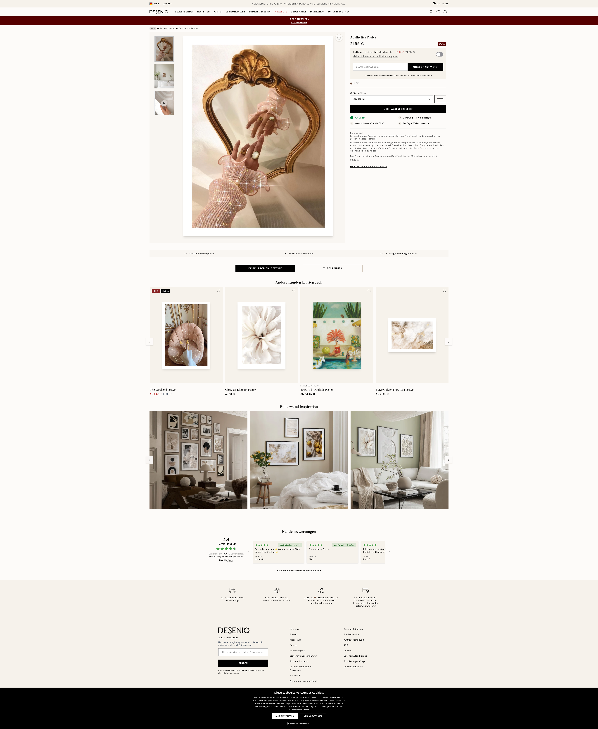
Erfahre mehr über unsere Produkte (368, 166)
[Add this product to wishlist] (339, 38)
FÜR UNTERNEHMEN (338, 11)
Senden (243, 663)
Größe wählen (358, 93)
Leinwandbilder (235, 11)
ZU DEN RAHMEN (332, 268)
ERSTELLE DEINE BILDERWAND (265, 268)
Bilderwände (298, 11)
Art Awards (295, 675)
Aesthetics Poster (188, 28)
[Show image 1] (164, 49)
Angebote (281, 11)
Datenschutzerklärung (384, 75)
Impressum (295, 640)
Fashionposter (167, 28)
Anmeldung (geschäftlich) (303, 681)
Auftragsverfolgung (354, 640)
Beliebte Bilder (184, 11)
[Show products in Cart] (445, 12)
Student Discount (299, 661)
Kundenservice (351, 634)
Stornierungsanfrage (354, 661)
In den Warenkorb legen (398, 109)
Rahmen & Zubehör (260, 11)
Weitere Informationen (299, 709)
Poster (218, 11)
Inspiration (317, 11)
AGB (346, 645)
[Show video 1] (164, 103)
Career (293, 645)
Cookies (348, 650)
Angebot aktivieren (425, 67)
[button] (440, 99)
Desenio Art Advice (354, 629)
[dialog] (299, 708)
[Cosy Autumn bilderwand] (198, 460)
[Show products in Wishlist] (438, 12)
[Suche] (431, 11)
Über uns (294, 629)
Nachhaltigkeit (297, 650)
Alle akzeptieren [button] (284, 716)
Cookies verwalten (353, 666)
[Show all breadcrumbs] (153, 28)
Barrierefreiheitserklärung (303, 656)
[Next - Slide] (448, 341)
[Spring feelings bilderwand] (299, 460)
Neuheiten (203, 11)
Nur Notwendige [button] (313, 716)
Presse (293, 634)
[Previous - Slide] (149, 341)
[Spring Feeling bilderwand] (399, 460)
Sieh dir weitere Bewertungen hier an (299, 570)
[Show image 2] (164, 76)
